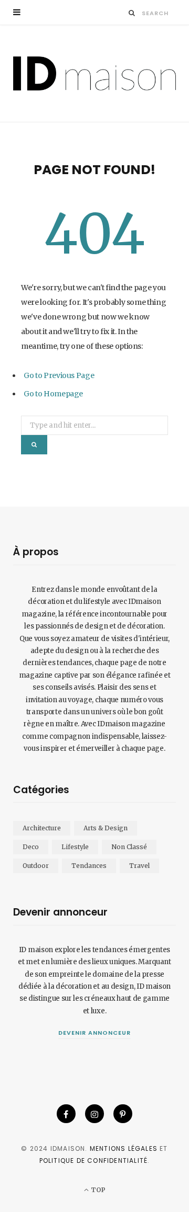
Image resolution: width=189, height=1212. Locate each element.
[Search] (132, 12)
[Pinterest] (122, 1113)
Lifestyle (75, 847)
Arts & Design (105, 828)
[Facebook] (66, 1113)
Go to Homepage (53, 393)
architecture (42, 828)
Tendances (89, 866)
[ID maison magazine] (94, 73)
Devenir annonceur (94, 1032)
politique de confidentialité (93, 1160)
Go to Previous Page (59, 375)
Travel (139, 866)
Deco (31, 847)
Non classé (129, 847)
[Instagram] (94, 1113)
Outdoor (36, 866)
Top (97, 1190)
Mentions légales (124, 1148)
